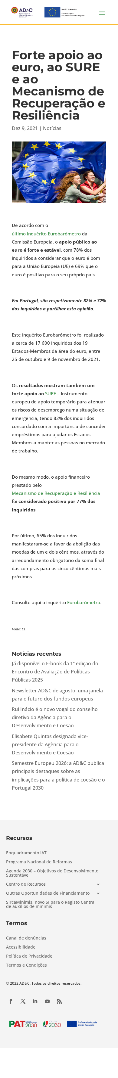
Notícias (52, 128)
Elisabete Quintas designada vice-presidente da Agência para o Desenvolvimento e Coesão (50, 744)
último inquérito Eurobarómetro (46, 234)
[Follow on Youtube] (47, 1001)
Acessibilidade (20, 947)
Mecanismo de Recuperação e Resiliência (56, 493)
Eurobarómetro (83, 602)
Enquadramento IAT (26, 853)
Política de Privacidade (29, 956)
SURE (50, 393)
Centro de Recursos (26, 884)
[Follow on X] (23, 1001)
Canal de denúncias (26, 938)
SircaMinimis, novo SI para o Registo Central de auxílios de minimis (51, 904)
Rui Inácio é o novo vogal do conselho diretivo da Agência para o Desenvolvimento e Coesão (55, 717)
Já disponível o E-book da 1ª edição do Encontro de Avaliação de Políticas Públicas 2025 (55, 671)
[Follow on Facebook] (11, 1001)
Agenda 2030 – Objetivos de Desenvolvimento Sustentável (52, 873)
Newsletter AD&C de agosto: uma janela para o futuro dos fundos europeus (57, 694)
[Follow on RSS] (59, 1001)
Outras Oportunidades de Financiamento (48, 893)
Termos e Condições (26, 965)
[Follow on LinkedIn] (35, 1001)
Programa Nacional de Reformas (39, 862)
